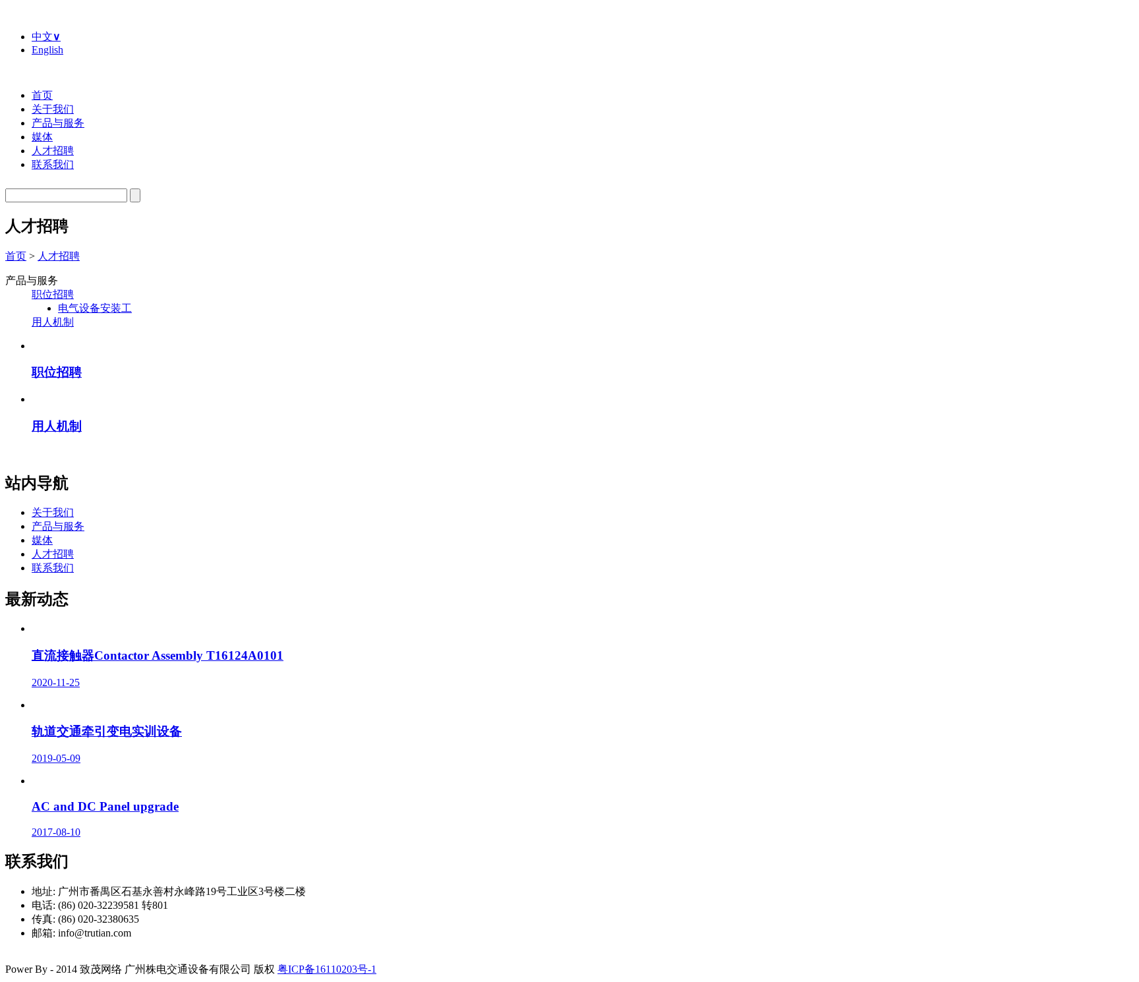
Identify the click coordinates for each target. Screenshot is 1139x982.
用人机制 (53, 322)
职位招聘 (53, 294)
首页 (42, 95)
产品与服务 (58, 123)
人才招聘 (53, 150)
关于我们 (53, 109)
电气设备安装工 (95, 308)
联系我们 (53, 164)
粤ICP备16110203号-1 (326, 969)
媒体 (42, 136)
